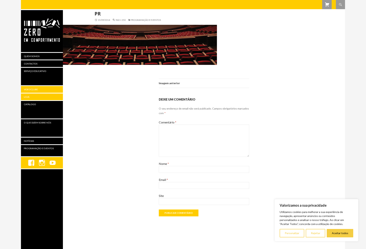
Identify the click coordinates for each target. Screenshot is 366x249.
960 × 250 (121, 20)
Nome (164, 163)
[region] (316, 220)
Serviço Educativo (35, 71)
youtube (52, 162)
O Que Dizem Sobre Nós (37, 122)
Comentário (167, 122)
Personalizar (292, 233)
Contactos (30, 63)
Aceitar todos (340, 233)
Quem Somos (31, 56)
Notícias (29, 140)
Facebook (31, 162)
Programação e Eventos (146, 20)
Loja (26, 96)
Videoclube (31, 89)
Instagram (42, 162)
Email (163, 179)
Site (161, 195)
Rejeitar (315, 233)
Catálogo (30, 104)
